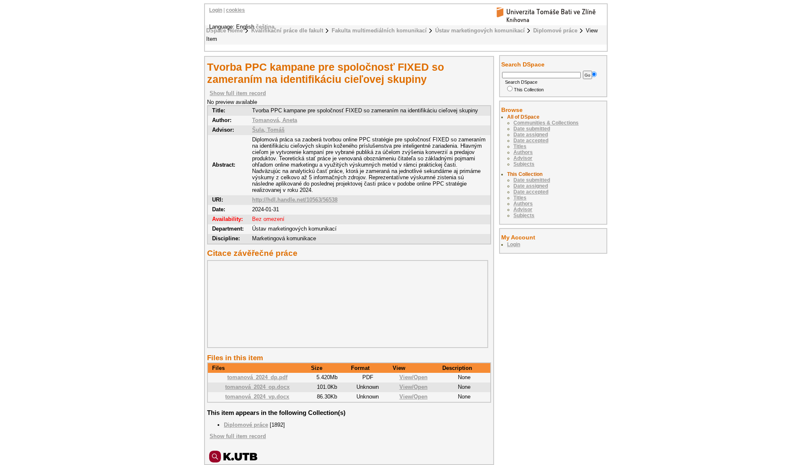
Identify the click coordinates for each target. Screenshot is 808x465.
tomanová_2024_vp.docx (257, 396)
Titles (519, 146)
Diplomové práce (555, 30)
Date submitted (531, 129)
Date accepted (530, 140)
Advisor (522, 158)
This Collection (529, 89)
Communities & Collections (546, 123)
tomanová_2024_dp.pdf (257, 377)
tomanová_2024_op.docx (257, 387)
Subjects (523, 164)
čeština (265, 27)
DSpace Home (224, 30)
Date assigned (530, 135)
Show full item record (238, 93)
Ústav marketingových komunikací (480, 30)
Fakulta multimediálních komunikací (379, 30)
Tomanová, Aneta (274, 120)
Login (215, 10)
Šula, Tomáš (268, 130)
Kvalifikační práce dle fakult (287, 30)
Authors (523, 152)
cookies (235, 10)
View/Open (413, 377)
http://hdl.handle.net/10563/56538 (295, 200)
